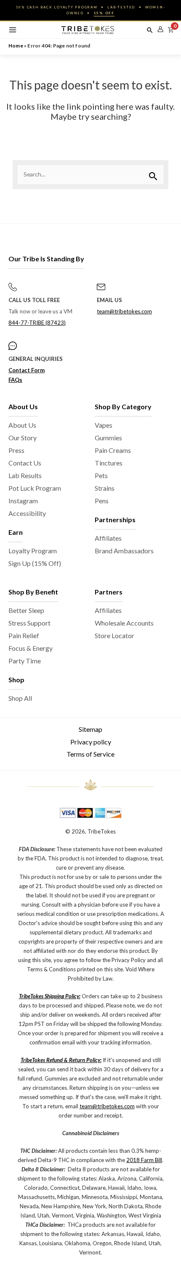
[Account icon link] (160, 29)
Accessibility (27, 513)
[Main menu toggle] (12, 30)
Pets (101, 475)
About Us (22, 425)
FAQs (15, 379)
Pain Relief (23, 635)
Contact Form (26, 370)
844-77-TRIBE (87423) (37, 322)
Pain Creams (113, 450)
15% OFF (104, 13)
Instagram (23, 501)
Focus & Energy (30, 648)
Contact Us (24, 463)
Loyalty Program (32, 551)
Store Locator (114, 635)
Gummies (108, 438)
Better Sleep (26, 610)
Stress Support (29, 623)
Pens (102, 501)
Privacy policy (90, 742)
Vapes (103, 425)
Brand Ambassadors (124, 551)
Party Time (24, 661)
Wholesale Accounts (124, 623)
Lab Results (25, 475)
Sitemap (90, 729)
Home (15, 45)
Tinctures (108, 463)
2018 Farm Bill (144, 1160)
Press (16, 450)
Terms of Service (90, 754)
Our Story (22, 438)
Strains (104, 488)
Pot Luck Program (34, 488)
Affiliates (108, 538)
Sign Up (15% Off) (34, 563)
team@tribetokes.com (124, 311)
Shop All (20, 698)
